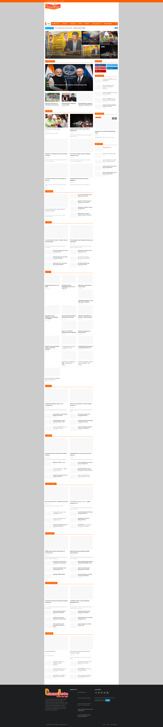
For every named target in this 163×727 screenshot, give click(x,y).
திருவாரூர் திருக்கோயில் (50, 651)
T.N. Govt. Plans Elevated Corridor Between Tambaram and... (85, 195)
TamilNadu (49, 191)
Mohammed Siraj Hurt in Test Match (52, 286)
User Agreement (114, 724)
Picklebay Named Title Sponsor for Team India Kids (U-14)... (85, 347)
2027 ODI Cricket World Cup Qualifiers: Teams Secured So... (85, 316)
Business (48, 435)
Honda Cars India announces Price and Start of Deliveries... (60, 476)
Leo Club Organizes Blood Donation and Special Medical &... (85, 512)
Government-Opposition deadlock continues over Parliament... (85, 427)
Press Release (49, 533)
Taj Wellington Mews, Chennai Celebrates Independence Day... (79, 601)
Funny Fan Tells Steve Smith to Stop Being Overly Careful (69, 316)
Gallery (108, 724)
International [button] (56, 23)
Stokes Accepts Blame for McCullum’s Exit (84, 331)
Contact (103, 724)
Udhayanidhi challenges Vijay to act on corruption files (54, 404)
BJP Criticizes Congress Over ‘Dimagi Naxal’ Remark (84, 415)
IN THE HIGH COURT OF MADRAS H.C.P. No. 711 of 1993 (109, 106)
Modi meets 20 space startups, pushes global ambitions (56, 454)
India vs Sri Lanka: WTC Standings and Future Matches (69, 331)
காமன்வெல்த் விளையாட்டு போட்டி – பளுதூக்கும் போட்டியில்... (69, 347)
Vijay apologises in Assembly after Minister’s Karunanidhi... (60, 415)
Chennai (48, 222)
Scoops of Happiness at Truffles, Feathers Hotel (84, 624)
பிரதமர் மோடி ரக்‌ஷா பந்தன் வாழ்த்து (52, 129)
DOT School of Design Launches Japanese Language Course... (80, 154)
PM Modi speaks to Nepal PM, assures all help (69, 104)
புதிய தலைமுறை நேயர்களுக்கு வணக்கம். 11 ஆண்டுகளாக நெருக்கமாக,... (108, 87)
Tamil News (49, 633)
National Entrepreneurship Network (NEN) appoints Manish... (79, 552)
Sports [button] (80, 23)
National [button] (64, 23)
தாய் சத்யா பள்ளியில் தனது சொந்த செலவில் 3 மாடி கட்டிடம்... (59, 519)
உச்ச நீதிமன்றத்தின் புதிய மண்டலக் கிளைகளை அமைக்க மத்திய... (59, 669)
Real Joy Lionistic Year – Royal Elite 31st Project (56, 501)
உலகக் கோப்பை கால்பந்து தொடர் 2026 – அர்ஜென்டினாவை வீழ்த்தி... (68, 363)
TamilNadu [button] (73, 23)
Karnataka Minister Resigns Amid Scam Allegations (79, 179)
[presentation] (47, 45)
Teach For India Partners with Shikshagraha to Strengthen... (84, 568)
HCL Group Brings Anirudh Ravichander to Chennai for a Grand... (59, 625)
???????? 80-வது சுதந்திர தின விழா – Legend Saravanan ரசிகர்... (80, 502)
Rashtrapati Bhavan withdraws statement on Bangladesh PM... (85, 104)
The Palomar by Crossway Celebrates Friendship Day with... (59, 618)
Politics (48, 386)
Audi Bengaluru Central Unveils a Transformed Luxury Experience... (60, 562)
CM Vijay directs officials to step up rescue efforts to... (85, 208)
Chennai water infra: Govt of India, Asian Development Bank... (60, 264)
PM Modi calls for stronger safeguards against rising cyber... (85, 214)
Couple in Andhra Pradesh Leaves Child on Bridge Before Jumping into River (71, 28)
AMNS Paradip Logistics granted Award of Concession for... (55, 552)
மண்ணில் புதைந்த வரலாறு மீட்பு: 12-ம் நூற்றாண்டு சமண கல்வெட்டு (84, 662)
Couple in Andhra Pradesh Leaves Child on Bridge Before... (80, 129)
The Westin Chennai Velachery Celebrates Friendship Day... (84, 612)
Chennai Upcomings (51, 583)
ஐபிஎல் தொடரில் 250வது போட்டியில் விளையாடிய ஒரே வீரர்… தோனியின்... (109, 99)
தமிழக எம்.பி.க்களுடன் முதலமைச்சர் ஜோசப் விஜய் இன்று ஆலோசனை (84, 676)
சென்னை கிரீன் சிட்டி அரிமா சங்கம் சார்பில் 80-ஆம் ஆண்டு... (59, 512)
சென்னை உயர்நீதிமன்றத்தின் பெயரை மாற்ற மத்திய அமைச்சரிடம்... (60, 427)
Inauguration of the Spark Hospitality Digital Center (105, 132)
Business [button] (87, 23)
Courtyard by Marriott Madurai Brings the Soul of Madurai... (59, 612)
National (48, 111)
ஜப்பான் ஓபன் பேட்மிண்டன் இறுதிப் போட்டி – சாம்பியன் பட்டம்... (52, 379)
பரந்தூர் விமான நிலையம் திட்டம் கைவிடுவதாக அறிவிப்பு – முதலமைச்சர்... (58, 663)
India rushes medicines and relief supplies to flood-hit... (55, 179)
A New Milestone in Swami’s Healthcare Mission (83, 519)
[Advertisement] (94, 12)
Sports (48, 271)
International (50, 61)
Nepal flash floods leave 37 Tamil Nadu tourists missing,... (52, 104)
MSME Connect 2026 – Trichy (59, 462)
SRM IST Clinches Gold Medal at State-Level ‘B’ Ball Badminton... (52, 348)
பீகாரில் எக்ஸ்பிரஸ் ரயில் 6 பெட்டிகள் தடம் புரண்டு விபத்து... (110, 80)
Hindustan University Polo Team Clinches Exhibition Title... (59, 568)
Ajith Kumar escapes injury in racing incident (85, 286)
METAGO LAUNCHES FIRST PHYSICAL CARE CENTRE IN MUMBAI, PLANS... (85, 562)
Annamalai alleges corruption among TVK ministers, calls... (59, 421)
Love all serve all (50, 483)
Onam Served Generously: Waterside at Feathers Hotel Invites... (56, 601)
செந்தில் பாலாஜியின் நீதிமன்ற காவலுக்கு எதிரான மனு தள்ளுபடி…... (110, 93)
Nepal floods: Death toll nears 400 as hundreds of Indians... (56, 154)
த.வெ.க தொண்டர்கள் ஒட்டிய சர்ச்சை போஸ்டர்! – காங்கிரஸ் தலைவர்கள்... (55, 210)
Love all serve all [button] (96, 23)
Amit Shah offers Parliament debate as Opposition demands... (85, 421)
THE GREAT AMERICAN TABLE (59, 574)
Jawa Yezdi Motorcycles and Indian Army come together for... (85, 463)
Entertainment (108, 23)
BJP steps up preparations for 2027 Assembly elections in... (80, 404)
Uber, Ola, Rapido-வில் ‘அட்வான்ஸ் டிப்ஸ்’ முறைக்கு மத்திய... (84, 669)
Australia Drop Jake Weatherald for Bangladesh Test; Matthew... (51, 317)
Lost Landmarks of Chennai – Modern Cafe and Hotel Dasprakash (56, 240)
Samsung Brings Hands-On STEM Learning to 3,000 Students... (85, 575)
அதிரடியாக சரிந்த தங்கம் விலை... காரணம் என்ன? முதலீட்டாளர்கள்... (84, 476)
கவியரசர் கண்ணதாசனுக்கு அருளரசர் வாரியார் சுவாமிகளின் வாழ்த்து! (80, 652)
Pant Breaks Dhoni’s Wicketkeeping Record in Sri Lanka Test (68, 287)
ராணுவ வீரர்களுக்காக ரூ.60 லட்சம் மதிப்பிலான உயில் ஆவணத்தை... (59, 676)
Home (48, 23)
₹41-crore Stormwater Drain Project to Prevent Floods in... (60, 251)
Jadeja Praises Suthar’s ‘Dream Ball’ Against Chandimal (85, 301)
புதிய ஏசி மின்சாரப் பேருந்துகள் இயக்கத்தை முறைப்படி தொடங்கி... (84, 257)
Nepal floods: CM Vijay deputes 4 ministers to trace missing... (84, 201)
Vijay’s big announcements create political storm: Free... (85, 251)
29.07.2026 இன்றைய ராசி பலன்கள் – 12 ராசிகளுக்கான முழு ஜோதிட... (85, 525)
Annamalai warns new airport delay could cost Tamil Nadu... (60, 257)
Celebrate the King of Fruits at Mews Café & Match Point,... (85, 618)
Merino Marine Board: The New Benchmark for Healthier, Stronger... (85, 469)
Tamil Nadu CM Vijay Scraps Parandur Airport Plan (83, 264)
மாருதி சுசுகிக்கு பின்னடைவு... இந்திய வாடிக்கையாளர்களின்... (60, 469)
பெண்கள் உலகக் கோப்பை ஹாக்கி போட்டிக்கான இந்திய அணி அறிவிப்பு (85, 363)
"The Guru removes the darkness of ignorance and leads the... (60, 525)
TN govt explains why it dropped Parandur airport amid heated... (81, 240)
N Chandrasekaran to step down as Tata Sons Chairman (80, 454)
